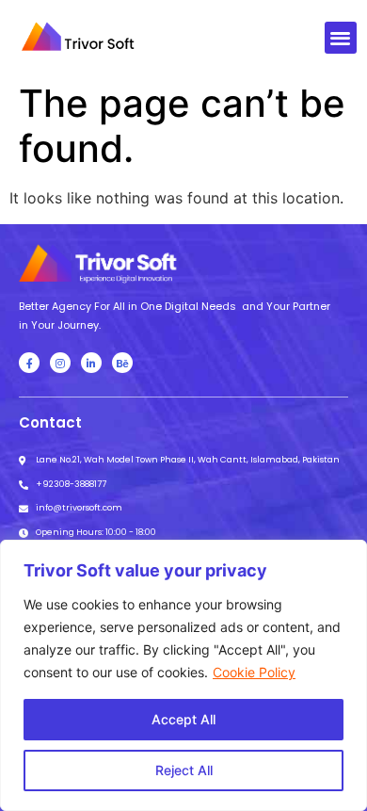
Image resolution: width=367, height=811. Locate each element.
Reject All (184, 770)
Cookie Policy (254, 672)
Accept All (183, 719)
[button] (341, 38)
